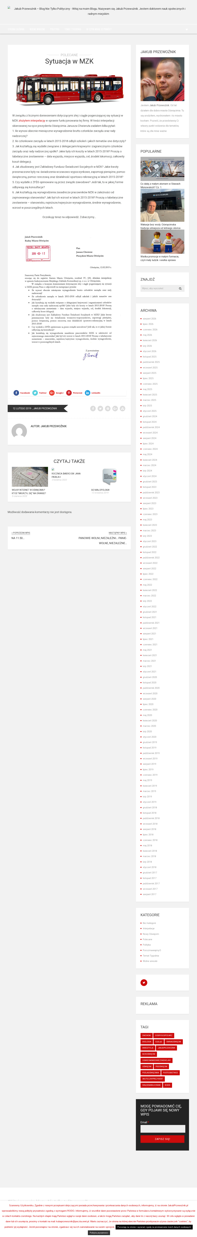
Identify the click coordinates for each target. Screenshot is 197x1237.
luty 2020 (147, 731)
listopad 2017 (149, 878)
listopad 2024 (149, 422)
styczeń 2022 (149, 606)
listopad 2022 (149, 552)
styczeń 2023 (149, 541)
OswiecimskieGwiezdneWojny (156, 1060)
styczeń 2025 (149, 411)
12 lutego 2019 (22, 408)
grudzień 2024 (150, 416)
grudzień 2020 (150, 677)
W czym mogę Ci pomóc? (99, 29)
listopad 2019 (149, 747)
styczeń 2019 (149, 802)
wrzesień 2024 (150, 432)
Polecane (69, 55)
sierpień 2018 (149, 829)
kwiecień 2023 (150, 525)
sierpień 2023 (149, 503)
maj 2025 (147, 389)
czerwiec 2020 (150, 709)
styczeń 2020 (149, 737)
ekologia (146, 1042)
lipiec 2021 (148, 639)
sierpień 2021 (149, 633)
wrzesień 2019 (150, 758)
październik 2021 (151, 623)
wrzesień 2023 (150, 498)
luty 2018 (147, 861)
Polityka (54, 29)
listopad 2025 (149, 356)
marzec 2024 (149, 465)
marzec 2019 (149, 791)
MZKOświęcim (148, 1054)
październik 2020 (151, 688)
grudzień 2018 (150, 807)
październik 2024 (151, 427)
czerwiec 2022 (150, 579)
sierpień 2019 (149, 764)
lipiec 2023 (148, 508)
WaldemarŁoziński (151, 1085)
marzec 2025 (149, 400)
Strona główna (16, 29)
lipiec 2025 (148, 378)
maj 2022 (147, 584)
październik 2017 (151, 883)
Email (145, 1122)
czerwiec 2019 (150, 775)
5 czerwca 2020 (19, 496)
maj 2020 (147, 715)
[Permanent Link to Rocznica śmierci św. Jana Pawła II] (53, 469)
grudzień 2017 (150, 872)
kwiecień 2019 (150, 785)
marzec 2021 (149, 661)
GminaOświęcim (173, 1042)
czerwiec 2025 (150, 384)
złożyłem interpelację (32, 120)
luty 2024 (147, 470)
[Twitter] (186, 29)
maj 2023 (147, 519)
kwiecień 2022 (150, 590)
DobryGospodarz (163, 1035)
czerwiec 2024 (150, 449)
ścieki (167, 1085)
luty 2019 (147, 796)
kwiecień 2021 (150, 655)
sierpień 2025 (149, 373)
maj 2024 (147, 454)
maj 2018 (147, 845)
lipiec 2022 (148, 574)
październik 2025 (151, 362)
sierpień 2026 (149, 318)
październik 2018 (151, 818)
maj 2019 (147, 780)
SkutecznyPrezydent (152, 1079)
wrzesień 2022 (150, 563)
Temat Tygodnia (72, 29)
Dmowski (146, 1035)
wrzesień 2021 (150, 628)
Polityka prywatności (99, 1233)
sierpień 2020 (149, 699)
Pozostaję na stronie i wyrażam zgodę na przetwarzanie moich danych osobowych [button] (154, 1227)
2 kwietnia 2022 (59, 480)
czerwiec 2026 (150, 329)
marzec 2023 (149, 530)
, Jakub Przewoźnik (44, 408)
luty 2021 (147, 666)
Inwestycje (147, 1048)
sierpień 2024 (149, 438)
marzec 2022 (149, 595)
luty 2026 (147, 346)
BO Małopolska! (100, 490)
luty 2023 (147, 536)
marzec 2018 (149, 856)
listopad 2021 (149, 617)
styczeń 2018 (149, 867)
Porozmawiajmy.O (152, 950)
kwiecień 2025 (150, 394)
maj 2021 (147, 650)
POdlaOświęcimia (150, 1073)
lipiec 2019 (148, 769)
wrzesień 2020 (150, 693)
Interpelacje (149, 928)
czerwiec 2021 (150, 644)
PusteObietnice (170, 1073)
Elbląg (158, 1042)
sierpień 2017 (149, 894)
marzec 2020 (149, 726)
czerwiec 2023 (150, 514)
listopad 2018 (149, 813)
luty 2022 (147, 601)
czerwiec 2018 (150, 840)
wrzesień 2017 (150, 889)
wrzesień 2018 (150, 823)
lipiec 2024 (148, 443)
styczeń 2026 (149, 351)
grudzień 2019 (150, 742)
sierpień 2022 (149, 568)
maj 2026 (147, 335)
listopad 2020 (149, 682)
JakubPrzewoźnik (166, 1048)
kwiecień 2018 (150, 851)
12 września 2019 (99, 493)
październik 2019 (151, 753)
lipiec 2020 (148, 704)
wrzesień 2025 (150, 367)
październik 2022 (151, 557)
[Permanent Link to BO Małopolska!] (109, 485)
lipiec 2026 (148, 324)
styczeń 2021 (149, 671)
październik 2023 (151, 492)
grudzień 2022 (150, 546)
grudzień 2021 (150, 612)
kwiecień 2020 (150, 720)
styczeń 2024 (149, 476)
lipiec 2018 (148, 834)
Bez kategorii (149, 923)
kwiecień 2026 (150, 340)
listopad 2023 (149, 487)
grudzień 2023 (150, 481)
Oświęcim (146, 1066)
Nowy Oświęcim (151, 934)
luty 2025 (147, 405)
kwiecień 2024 (150, 460)
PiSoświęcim (161, 1066)
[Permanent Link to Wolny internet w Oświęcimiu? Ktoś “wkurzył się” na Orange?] (30, 485)
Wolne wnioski (37, 29)
